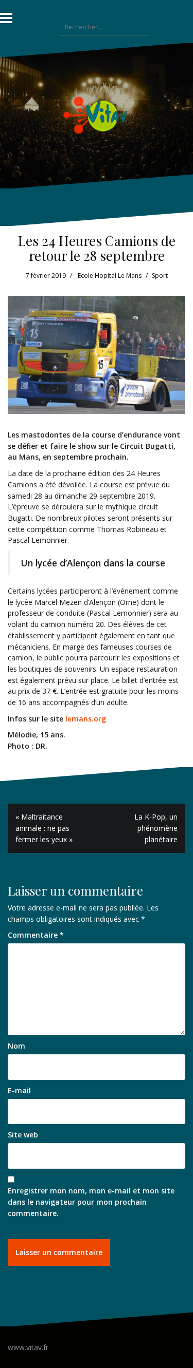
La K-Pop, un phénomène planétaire (156, 828)
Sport (160, 275)
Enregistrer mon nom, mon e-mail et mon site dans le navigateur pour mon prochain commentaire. (91, 1202)
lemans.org (84, 719)
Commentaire (36, 935)
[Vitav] (96, 115)
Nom (16, 1046)
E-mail (19, 1090)
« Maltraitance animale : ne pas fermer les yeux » (44, 828)
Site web (23, 1134)
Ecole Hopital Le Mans (110, 275)
